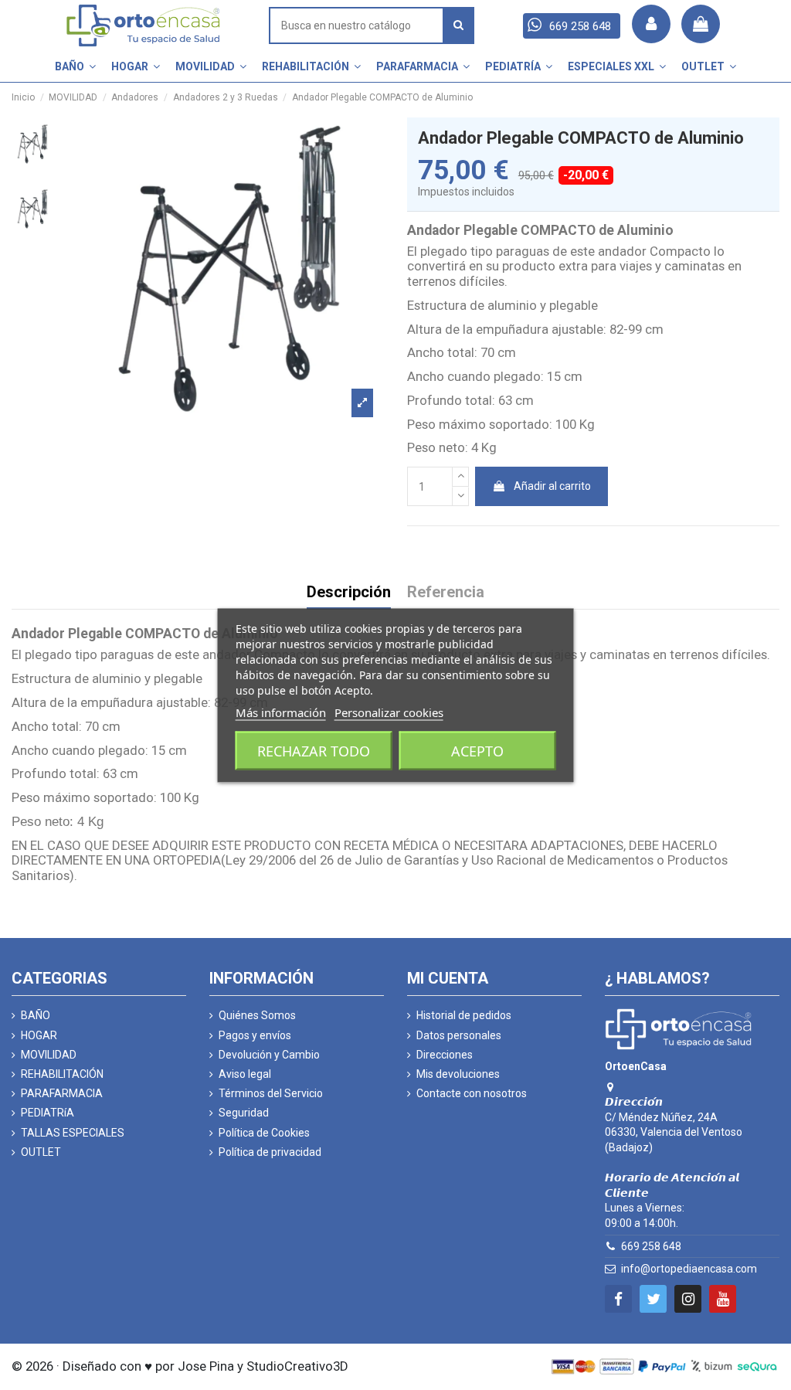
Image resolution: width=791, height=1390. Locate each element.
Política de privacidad (270, 1152)
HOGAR (39, 1035)
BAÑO (35, 1015)
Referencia (445, 593)
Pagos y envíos (255, 1035)
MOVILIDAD (48, 1054)
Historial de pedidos (463, 1015)
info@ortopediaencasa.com (689, 1269)
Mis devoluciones (458, 1074)
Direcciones (444, 1054)
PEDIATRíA (47, 1112)
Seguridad (244, 1112)
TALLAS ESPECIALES (72, 1133)
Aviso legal (245, 1074)
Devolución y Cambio (269, 1054)
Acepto (477, 750)
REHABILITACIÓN (62, 1074)
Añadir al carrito (552, 486)
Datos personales (458, 1035)
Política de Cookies (264, 1133)
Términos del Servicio (271, 1093)
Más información (281, 711)
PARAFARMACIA (62, 1093)
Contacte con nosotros (471, 1093)
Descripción (349, 593)
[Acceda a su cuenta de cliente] (651, 24)
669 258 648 (651, 1246)
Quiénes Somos (257, 1015)
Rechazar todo (313, 750)
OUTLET (41, 1152)
